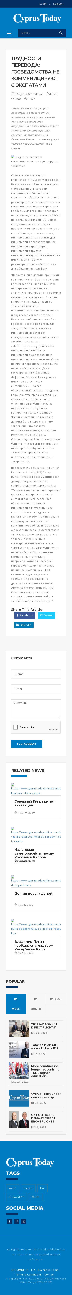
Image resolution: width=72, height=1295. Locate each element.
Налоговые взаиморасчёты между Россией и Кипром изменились (34, 855)
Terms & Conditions (28, 1274)
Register (58, 3)
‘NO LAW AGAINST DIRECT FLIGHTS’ (44, 1025)
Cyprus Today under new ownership (45, 1095)
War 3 (12, 1188)
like (42, 1188)
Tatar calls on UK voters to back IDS (44, 1046)
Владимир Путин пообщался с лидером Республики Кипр (33, 945)
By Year (56, 999)
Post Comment (26, 743)
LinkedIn (25, 625)
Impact (28, 1188)
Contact (49, 1274)
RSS (33, 1270)
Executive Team (48, 1270)
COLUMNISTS (20, 1270)
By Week (16, 1004)
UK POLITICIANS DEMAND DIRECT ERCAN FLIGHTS (43, 1118)
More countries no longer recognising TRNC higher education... (45, 1071)
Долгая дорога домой (33, 893)
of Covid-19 (16, 1197)
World (36, 1197)
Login (43, 3)
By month (36, 1004)
